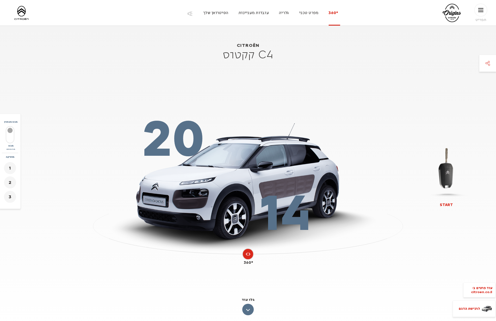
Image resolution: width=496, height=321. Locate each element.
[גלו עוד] (248, 309)
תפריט (481, 19)
